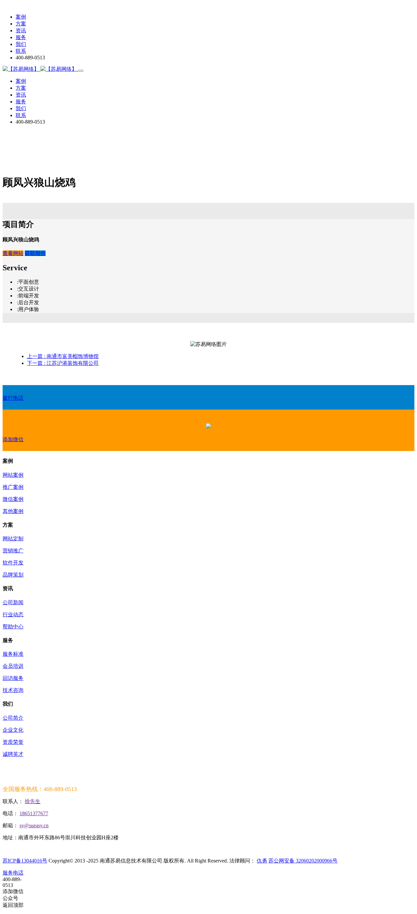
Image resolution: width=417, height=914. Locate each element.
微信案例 (13, 499)
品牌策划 (13, 574)
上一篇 (63, 356)
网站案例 (13, 475)
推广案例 (13, 487)
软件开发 (13, 562)
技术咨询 (13, 690)
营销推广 (13, 550)
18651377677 (34, 813)
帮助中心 (13, 626)
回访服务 (13, 678)
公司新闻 (13, 602)
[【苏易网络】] (40, 69)
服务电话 (13, 873)
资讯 (21, 30)
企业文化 (13, 730)
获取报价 (35, 253)
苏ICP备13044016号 (25, 860)
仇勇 (262, 860)
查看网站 (13, 253)
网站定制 (13, 538)
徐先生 (32, 801)
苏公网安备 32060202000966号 (303, 860)
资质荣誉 (13, 742)
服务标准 (13, 654)
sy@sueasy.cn (34, 825)
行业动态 (13, 614)
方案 (21, 23)
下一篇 (63, 363)
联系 (21, 51)
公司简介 (13, 718)
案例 (21, 17)
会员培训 (13, 666)
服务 (21, 37)
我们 (21, 44)
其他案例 (13, 511)
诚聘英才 (13, 754)
